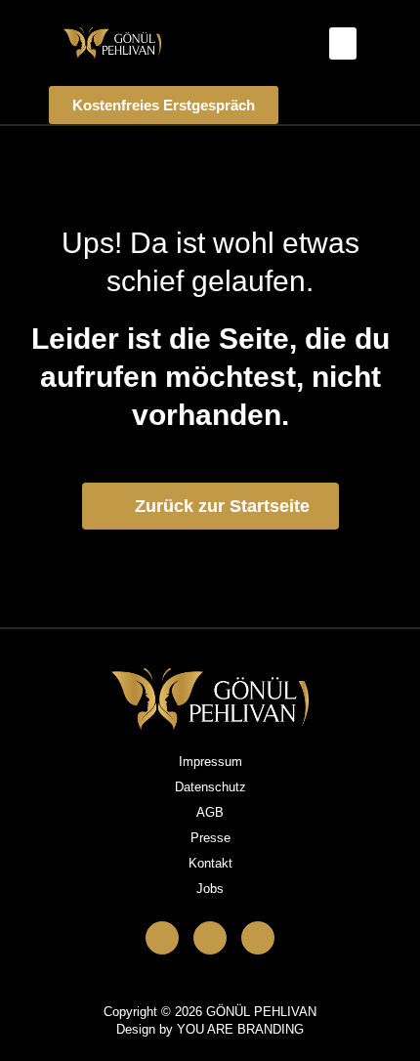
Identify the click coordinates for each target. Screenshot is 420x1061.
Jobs (210, 888)
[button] (343, 43)
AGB (210, 812)
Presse (210, 837)
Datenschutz (210, 787)
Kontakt (210, 863)
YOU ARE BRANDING (240, 1029)
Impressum (210, 761)
